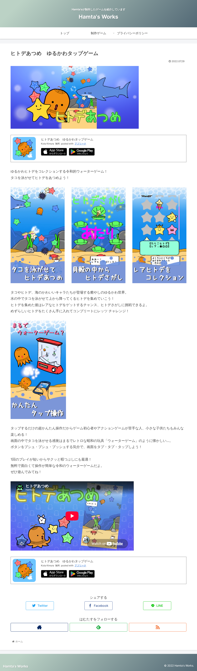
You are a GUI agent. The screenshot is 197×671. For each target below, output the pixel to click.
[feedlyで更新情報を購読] (98, 627)
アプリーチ (80, 143)
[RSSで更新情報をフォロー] (157, 627)
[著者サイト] (39, 627)
